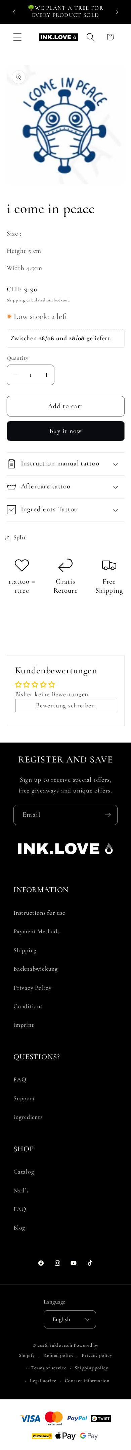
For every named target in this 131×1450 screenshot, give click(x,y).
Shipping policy (91, 1368)
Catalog (23, 1171)
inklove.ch (61, 1345)
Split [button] (19, 537)
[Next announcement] (117, 11)
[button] (17, 37)
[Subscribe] (107, 815)
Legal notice (43, 1381)
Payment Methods (36, 931)
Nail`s (21, 1190)
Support (24, 1098)
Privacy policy (97, 1355)
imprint (23, 1024)
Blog (19, 1227)
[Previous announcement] (14, 11)
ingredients (28, 1117)
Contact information (87, 1381)
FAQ (19, 1079)
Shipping (16, 300)
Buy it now (65, 431)
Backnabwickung (35, 968)
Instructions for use (39, 912)
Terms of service (49, 1368)
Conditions (28, 1006)
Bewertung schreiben (65, 705)
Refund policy (58, 1355)
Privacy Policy (32, 987)
